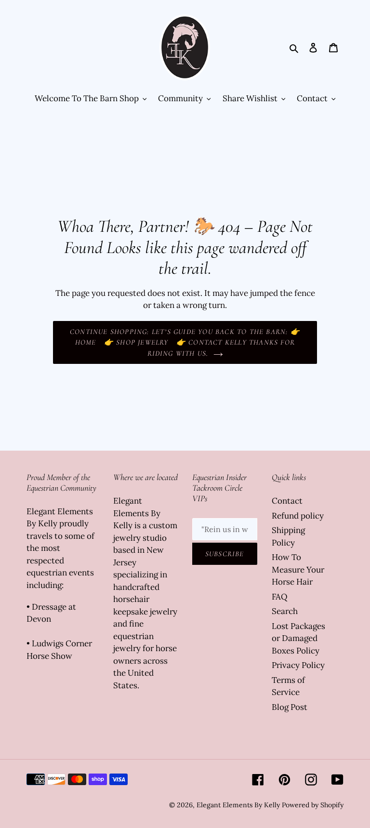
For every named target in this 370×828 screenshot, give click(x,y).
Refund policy (298, 515)
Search (285, 611)
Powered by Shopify (313, 805)
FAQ (280, 596)
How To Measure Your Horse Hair (298, 569)
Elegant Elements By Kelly (238, 805)
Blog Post (289, 707)
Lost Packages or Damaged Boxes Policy (298, 638)
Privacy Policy (298, 665)
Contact (287, 500)
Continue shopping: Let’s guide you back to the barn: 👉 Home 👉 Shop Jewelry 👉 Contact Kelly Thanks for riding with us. (185, 342)
